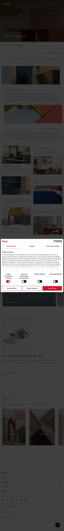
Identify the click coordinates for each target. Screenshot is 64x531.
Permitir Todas (52, 288)
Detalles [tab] (32, 246)
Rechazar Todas (11, 288)
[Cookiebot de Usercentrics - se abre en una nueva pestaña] (55, 241)
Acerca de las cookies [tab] (52, 246)
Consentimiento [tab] (11, 246)
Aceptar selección (32, 288)
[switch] (24, 281)
